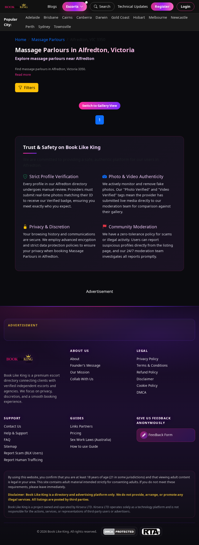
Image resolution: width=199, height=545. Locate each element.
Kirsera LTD (84, 507)
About (74, 358)
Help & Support (16, 433)
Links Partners (81, 426)
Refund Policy (147, 372)
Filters (29, 87)
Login (185, 6)
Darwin (102, 17)
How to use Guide (84, 446)
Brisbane (51, 17)
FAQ (7, 439)
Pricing (75, 433)
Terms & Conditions (152, 365)
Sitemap (10, 446)
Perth (29, 26)
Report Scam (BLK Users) (23, 453)
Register (162, 6)
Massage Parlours (48, 39)
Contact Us (12, 426)
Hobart (139, 17)
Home (20, 39)
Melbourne (158, 17)
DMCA (141, 392)
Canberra (84, 17)
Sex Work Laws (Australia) (90, 439)
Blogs (52, 6)
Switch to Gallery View (99, 105)
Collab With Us (81, 379)
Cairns (67, 17)
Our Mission (79, 372)
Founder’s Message (85, 365)
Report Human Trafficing (23, 459)
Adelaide (32, 17)
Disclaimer (145, 379)
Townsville (62, 26)
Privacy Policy (147, 358)
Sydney (44, 26)
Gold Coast (120, 17)
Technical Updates (133, 6)
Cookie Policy (147, 385)
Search (104, 6)
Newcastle (179, 17)
